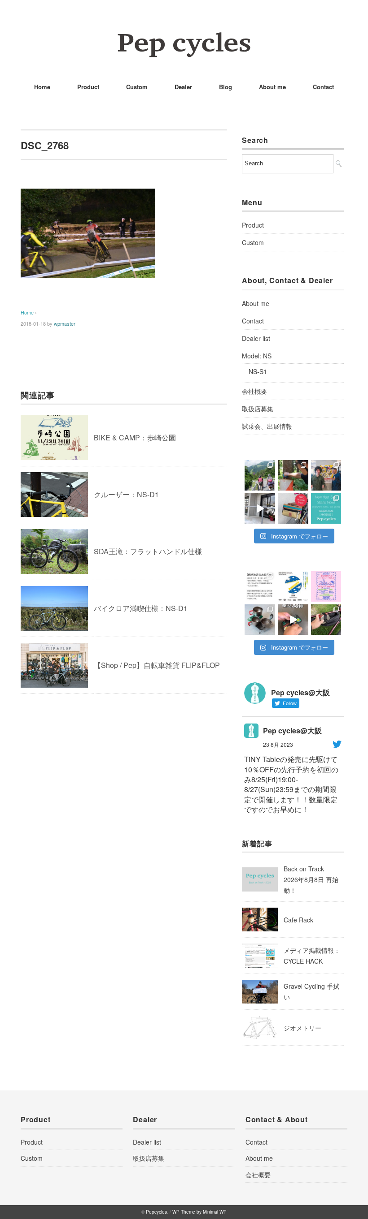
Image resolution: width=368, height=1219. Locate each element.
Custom (137, 86)
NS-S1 (258, 371)
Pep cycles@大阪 (292, 730)
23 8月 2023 (278, 744)
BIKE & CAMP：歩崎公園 (135, 437)
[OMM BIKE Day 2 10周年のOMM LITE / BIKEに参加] (260, 475)
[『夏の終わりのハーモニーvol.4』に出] (326, 586)
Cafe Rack (298, 919)
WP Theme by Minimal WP (199, 1212)
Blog (225, 86)
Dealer (183, 86)
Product (88, 86)
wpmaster (64, 323)
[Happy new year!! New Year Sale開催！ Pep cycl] (326, 508)
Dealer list (256, 338)
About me (272, 86)
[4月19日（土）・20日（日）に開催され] (326, 475)
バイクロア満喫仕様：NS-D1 (141, 608)
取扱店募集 (257, 408)
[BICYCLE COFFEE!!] (260, 508)
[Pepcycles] (184, 38)
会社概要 (254, 391)
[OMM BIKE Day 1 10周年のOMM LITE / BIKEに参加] (293, 475)
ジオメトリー (302, 1027)
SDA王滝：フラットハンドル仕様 (148, 551)
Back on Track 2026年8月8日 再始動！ (311, 879)
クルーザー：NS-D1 (126, 494)
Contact (323, 86)
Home (42, 86)
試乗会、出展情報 (267, 426)
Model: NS (257, 355)
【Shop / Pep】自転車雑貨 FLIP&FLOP (157, 665)
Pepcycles (156, 1212)
